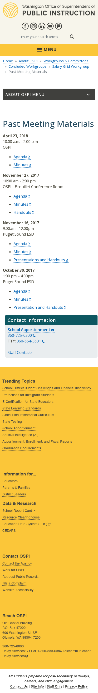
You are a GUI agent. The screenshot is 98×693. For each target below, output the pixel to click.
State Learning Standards (21, 408)
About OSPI (28, 60)
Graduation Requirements (21, 448)
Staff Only (54, 686)
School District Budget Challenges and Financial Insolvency (46, 387)
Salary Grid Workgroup (70, 66)
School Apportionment (18, 428)
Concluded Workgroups (28, 66)
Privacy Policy (76, 686)
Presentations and (39, 259)
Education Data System (24, 523)
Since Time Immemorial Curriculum (28, 414)
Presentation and (38, 307)
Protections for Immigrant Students (28, 394)
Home (8, 60)
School (29, 329)
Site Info (37, 686)
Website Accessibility (18, 589)
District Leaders (14, 494)
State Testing (12, 421)
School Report (17, 510)
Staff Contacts (20, 352)
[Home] (49, 5)
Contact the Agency (17, 563)
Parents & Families (16, 487)
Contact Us (19, 686)
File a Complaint (14, 583)
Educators (10, 480)
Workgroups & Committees (66, 60)
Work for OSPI (13, 569)
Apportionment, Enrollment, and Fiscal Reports (37, 441)
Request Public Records (20, 576)
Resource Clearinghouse (21, 517)
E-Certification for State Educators (28, 401)
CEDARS (9, 530)
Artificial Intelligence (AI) (20, 434)
